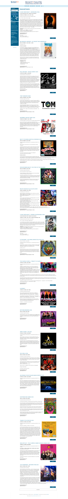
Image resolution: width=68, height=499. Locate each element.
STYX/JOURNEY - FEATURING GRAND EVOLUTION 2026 (32, 239)
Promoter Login (14, 47)
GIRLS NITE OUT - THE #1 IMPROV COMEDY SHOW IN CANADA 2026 (35, 443)
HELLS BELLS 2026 (24, 353)
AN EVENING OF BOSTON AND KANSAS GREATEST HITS (32, 375)
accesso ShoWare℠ (36, 494)
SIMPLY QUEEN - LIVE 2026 (26, 331)
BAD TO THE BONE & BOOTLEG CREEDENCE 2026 (31, 139)
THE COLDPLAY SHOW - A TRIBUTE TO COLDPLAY (31, 261)
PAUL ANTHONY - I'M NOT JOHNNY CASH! (29, 71)
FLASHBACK (22, 288)
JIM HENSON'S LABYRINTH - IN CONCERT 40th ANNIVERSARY (33, 41)
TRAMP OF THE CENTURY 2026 (27, 420)
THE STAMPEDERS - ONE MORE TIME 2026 (29, 464)
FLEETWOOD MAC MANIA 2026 (27, 397)
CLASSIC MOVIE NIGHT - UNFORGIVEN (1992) (29, 12)
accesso (48, 494)
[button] (42, 6)
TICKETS (53, 68)
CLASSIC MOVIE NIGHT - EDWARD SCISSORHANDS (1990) (32, 214)
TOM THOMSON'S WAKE (25, 96)
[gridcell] (15, 16)
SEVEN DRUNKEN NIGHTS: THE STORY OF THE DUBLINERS (32, 167)
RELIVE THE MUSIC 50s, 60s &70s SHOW (28, 189)
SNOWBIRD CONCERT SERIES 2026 (27, 117)
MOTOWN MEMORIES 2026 (26, 310)
